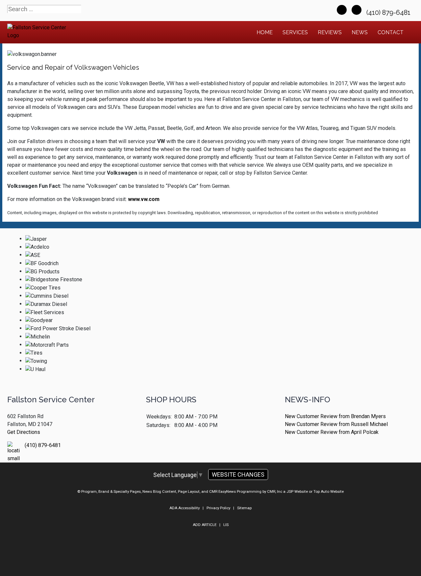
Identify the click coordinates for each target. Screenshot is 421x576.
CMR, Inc (274, 491)
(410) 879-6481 (389, 12)
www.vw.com (144, 199)
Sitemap (244, 508)
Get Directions (23, 432)
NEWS (360, 32)
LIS (226, 524)
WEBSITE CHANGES (238, 474)
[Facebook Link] (342, 10)
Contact (391, 32)
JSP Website (297, 491)
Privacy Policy (218, 508)
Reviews (330, 32)
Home (265, 32)
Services (295, 32)
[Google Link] (356, 10)
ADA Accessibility (184, 508)
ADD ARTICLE (204, 524)
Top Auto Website (328, 491)
